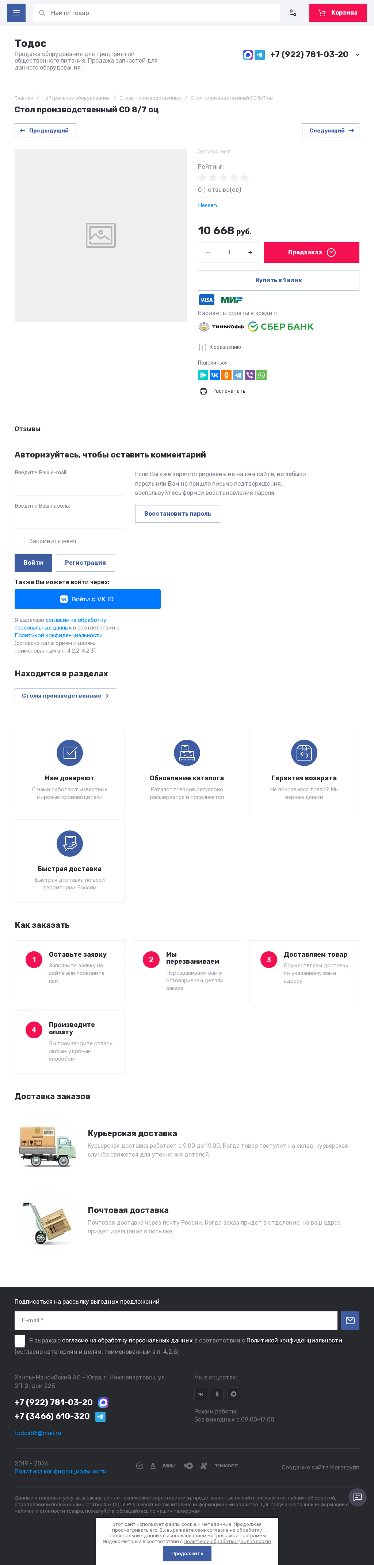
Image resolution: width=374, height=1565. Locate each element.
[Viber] (250, 375)
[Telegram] (238, 375)
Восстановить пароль (177, 513)
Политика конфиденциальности (61, 1471)
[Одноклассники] (226, 375)
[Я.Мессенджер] (203, 375)
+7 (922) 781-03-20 (309, 54)
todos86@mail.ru (38, 1433)
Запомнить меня (52, 541)
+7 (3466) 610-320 (52, 1416)
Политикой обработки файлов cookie (227, 1541)
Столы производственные (150, 98)
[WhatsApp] (261, 375)
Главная (24, 98)
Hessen (207, 205)
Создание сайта (305, 1467)
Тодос (30, 43)
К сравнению (225, 347)
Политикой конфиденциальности (59, 635)
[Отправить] (350, 1320)
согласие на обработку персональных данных (127, 1340)
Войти (33, 562)
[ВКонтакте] (215, 375)
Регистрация (85, 562)
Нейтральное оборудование (76, 98)
